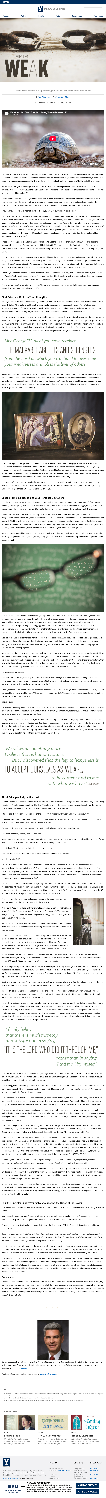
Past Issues (98, 16)
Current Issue (77, 16)
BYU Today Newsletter (94, 1469)
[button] (23, 1484)
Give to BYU (94, 1479)
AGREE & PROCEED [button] (88, 1491)
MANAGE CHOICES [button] (87, 1485)
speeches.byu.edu (19, 1368)
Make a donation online (10, 1479)
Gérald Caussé (44, 97)
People (41, 16)
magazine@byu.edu (48, 1374)
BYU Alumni (94, 1475)
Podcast (6, 16)
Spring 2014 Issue (62, 97)
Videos (23, 16)
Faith (58, 16)
